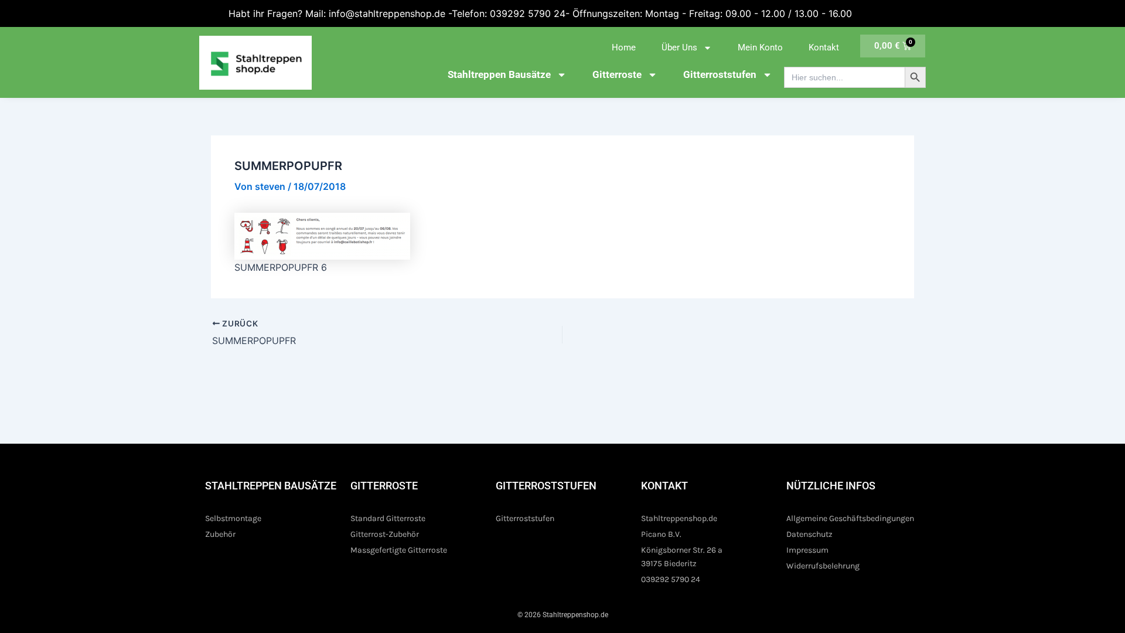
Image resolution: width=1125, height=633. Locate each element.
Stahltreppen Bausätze (499, 74)
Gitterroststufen (719, 74)
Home (624, 47)
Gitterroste (617, 74)
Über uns (679, 47)
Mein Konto (760, 47)
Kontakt (824, 47)
